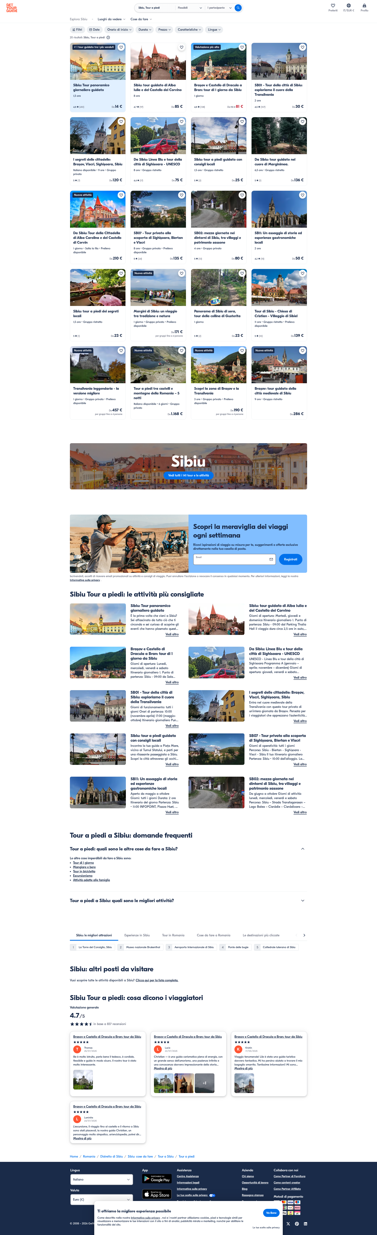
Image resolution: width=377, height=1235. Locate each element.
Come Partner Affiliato (287, 1189)
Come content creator (287, 1182)
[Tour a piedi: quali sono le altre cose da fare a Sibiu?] (302, 849)
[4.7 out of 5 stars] (81, 1024)
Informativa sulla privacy (85, 580)
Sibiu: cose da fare (140, 1156)
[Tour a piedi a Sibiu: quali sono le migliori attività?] (302, 900)
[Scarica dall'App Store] (157, 1194)
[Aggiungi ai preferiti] (121, 47)
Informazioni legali (188, 1182)
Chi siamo (248, 1176)
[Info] (108, 37)
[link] (98, 77)
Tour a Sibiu (166, 1156)
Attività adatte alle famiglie (91, 880)
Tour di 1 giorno (83, 863)
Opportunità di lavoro (255, 1182)
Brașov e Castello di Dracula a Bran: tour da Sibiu (107, 1037)
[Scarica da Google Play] (157, 1179)
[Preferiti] (333, 5)
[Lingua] (349, 5)
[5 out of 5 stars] (108, 1042)
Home (74, 1156)
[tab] (94, 935)
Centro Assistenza (188, 1176)
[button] (98, 77)
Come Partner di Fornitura (289, 1176)
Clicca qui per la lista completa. (157, 980)
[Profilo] (364, 5)
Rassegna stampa (253, 1195)
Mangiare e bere (84, 867)
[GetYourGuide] (11, 8)
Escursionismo (82, 876)
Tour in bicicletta (84, 871)
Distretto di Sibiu (111, 1156)
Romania (89, 1156)
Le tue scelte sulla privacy (192, 1195)
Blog (244, 1189)
